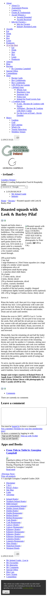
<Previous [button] (5, 474)
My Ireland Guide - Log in (17, 560)
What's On (15, 127)
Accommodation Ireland (16, 506)
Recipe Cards (17, 78)
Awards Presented (24, 17)
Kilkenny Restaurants (15, 536)
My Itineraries (12, 565)
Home (3, 201)
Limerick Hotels (13, 539)
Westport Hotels (12, 548)
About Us (15, 5)
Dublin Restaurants (14, 513)
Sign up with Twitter (29, 436)
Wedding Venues (18, 132)
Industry (14, 196)
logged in (16, 426)
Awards (9, 29)
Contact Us (16, 10)
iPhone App (22, 90)
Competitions (11, 73)
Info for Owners (18, 22)
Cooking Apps (18, 101)
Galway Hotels (12, 525)
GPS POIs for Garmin (20, 85)
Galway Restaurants (14, 527)
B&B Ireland (11, 504)
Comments (10, 393)
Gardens (14, 120)
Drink (8, 33)
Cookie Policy (28, 588)
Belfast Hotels (12, 515)
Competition (11, 577)
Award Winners (18, 15)
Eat (7, 31)
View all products (8, 476)
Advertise (10, 495)
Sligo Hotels (11, 543)
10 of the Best (12, 45)
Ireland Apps (17, 87)
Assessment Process (19, 8)
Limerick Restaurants (15, 541)
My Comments (12, 567)
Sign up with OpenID (10, 439)
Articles (9, 62)
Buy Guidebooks (18, 80)
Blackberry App (23, 92)
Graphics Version (8, 180)
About (8, 3)
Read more (10, 469)
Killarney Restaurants (15, 532)
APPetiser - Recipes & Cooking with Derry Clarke (30, 109)
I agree (6, 592)
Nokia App (21, 97)
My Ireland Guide (18, 194)
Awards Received (24, 19)
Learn (8, 40)
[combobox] (16, 137)
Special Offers (12, 71)
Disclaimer (10, 483)
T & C (9, 485)
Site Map (10, 490)
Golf (13, 122)
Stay (8, 36)
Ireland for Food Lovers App (28, 99)
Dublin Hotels (12, 511)
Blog (8, 64)
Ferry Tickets (11, 574)
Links (8, 492)
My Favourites (12, 563)
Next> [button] (12, 474)
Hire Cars (10, 572)
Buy (8, 38)
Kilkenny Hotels (13, 534)
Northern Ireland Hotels (16, 501)
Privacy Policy (12, 488)
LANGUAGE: (7, 140)
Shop (8, 76)
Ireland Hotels (12, 499)
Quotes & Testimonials (20, 12)
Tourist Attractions (19, 129)
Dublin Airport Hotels (15, 508)
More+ (9, 118)
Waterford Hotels (13, 546)
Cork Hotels (11, 520)
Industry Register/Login (26, 26)
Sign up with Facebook (10, 436)
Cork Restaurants (13, 522)
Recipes (9, 66)
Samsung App (22, 94)
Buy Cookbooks (18, 83)
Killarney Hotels (13, 529)
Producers (10, 43)
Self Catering (16, 125)
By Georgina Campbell (21, 69)
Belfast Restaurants (14, 518)
